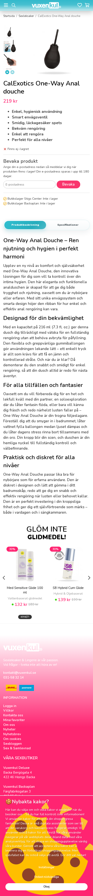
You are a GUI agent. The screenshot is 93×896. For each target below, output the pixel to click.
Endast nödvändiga (46, 877)
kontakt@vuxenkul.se (19, 673)
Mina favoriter (14, 720)
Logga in (9, 706)
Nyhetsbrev (12, 734)
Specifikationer (68, 225)
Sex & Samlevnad (17, 748)
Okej (46, 887)
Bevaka (68, 184)
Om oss (9, 725)
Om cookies (12, 739)
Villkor (8, 710)
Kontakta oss (13, 715)
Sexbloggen (12, 743)
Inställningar (47, 867)
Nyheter (9, 729)
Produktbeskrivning (25, 225)
